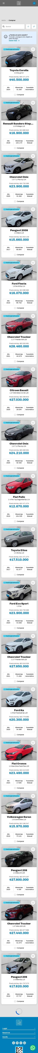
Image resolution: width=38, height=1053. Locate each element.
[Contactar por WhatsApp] (33, 1048)
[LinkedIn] (24, 1042)
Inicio (4, 20)
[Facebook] (13, 1042)
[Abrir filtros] (28, 26)
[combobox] (15, 26)
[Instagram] (17, 1042)
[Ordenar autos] (34, 26)
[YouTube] (20, 1042)
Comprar (12, 20)
